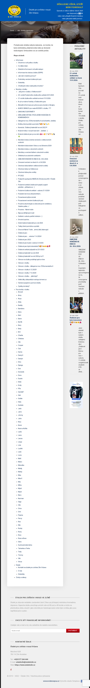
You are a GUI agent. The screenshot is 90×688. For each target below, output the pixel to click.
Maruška (21, 465)
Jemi (20, 412)
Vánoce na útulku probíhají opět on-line (31, 259)
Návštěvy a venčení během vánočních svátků (33, 152)
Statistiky (21, 82)
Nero (19, 495)
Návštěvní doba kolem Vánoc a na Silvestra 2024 (34, 146)
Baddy (20, 305)
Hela (19, 402)
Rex (19, 522)
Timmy (20, 555)
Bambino (21, 308)
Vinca (20, 562)
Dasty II (20, 355)
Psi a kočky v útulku (22, 289)
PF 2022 (21, 176)
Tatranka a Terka (24, 548)
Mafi (19, 458)
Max (19, 475)
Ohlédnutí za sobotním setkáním (29, 155)
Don (19, 368)
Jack (19, 408)
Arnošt (20, 292)
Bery (19, 325)
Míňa (20, 485)
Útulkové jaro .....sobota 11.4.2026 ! (30, 236)
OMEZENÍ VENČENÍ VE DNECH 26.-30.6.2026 (33, 159)
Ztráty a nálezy (21, 577)
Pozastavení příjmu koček (27, 197)
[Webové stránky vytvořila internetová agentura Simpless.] (81, 681)
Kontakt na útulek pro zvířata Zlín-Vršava (32, 567)
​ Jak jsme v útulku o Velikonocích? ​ (30, 92)
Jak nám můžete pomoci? (27, 76)
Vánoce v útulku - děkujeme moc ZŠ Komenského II (35, 266)
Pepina (20, 515)
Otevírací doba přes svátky (27, 172)
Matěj (20, 468)
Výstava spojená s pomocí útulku (29, 283)
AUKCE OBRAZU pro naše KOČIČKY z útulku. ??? (34, 108)
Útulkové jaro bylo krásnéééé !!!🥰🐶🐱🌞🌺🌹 (34, 246)
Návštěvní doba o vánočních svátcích (30, 149)
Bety (19, 328)
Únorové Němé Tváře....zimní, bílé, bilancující (33, 230)
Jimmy (20, 415)
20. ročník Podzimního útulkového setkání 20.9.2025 (36, 95)
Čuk (19, 348)
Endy (20, 385)
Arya (19, 298)
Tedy (20, 552)
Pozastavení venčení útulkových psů (30, 200)
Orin (19, 512)
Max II (20, 478)
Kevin (20, 425)
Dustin (20, 378)
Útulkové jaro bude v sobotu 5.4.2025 (30, 243)
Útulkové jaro (22, 233)
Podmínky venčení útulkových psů (29, 79)
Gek (19, 395)
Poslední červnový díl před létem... (29, 194)
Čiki (19, 342)
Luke (19, 452)
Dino (19, 362)
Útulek (18, 565)
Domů (12, 30)
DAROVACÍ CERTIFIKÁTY (26, 112)
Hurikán (20, 405)
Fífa (19, 388)
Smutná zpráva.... (24, 219)
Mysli (20, 488)
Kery (19, 422)
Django (20, 365)
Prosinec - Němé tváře (25, 209)
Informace (19, 60)
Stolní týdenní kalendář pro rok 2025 (30, 223)
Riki (19, 525)
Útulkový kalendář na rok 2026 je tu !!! (30, 256)
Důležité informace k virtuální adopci (30, 69)
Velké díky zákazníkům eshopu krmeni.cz (32, 279)
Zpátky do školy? (24, 286)
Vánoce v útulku (23, 263)
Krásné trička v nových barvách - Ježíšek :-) (33, 131)
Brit (19, 332)
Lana (20, 435)
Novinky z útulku (21, 89)
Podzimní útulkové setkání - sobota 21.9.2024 (34, 190)
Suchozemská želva (25, 545)
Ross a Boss (22, 538)
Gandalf (21, 392)
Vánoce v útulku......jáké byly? (28, 276)
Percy (20, 518)
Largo (20, 442)
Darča (20, 352)
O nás (20, 571)
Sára (19, 542)
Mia (19, 482)
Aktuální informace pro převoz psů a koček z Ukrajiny (36, 105)
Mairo (20, 462)
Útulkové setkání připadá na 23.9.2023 (31, 249)
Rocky (20, 528)
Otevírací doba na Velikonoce (28, 169)
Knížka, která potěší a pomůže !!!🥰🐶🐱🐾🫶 (33, 124)
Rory (19, 535)
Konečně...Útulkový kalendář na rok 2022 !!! (32, 127)
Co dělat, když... (23, 66)
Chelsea (21, 338)
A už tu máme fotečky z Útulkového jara (32, 101)
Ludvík (20, 448)
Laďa (20, 432)
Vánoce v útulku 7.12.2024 (27, 273)
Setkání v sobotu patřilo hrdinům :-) (30, 216)
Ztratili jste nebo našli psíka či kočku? (30, 86)
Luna (20, 455)
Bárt (19, 315)
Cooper (20, 345)
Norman (21, 498)
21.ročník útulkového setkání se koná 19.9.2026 (34, 98)
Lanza (20, 438)
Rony (20, 532)
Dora (19, 375)
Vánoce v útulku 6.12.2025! (27, 269)
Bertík (20, 322)
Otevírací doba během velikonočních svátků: (33, 166)
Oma (20, 508)
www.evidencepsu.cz (51, 681)
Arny (19, 295)
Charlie (20, 335)
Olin (19, 505)
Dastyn (20, 358)
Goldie (20, 398)
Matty (20, 472)
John (20, 418)
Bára (19, 312)
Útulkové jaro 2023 (24, 239)
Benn (20, 319)
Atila (19, 302)
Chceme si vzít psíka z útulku (28, 63)
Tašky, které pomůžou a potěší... (29, 226)
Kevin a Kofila (22, 428)
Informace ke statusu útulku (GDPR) (30, 72)
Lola (19, 445)
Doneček (21, 372)
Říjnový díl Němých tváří (26, 213)
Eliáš (19, 382)
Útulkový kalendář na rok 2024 (28, 253)
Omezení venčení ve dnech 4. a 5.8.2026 (32, 162)
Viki (19, 558)
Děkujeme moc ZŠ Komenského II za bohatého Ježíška (37, 121)
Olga (19, 502)
